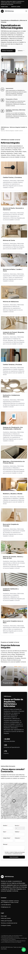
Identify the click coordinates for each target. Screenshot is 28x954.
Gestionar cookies (15, 6)
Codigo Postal (7, 838)
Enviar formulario (14, 857)
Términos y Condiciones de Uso (14, 853)
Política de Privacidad (19, 852)
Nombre (5, 825)
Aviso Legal (4, 916)
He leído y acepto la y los (15, 853)
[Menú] (26, 11)
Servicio (17, 825)
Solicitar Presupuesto (7, 50)
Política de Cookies (6, 918)
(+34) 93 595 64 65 (6, 904)
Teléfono (17, 831)
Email (4, 831)
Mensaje (5, 844)
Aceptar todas (4, 6)
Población (17, 838)
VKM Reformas (9, 11)
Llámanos (20, 50)
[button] (14, 801)
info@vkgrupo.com (6, 907)
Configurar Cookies (6, 925)
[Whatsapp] (24, 950)
